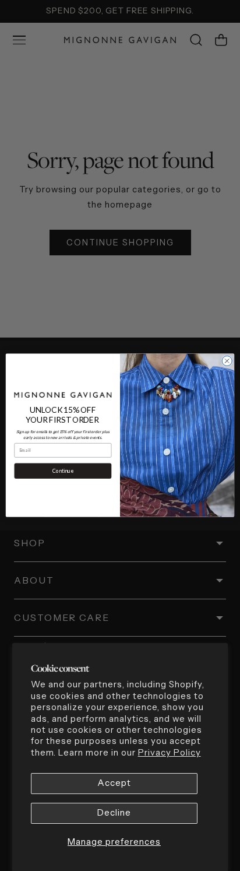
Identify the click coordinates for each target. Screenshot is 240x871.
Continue (62, 471)
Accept (114, 783)
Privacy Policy (169, 752)
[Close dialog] (227, 361)
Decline (114, 812)
